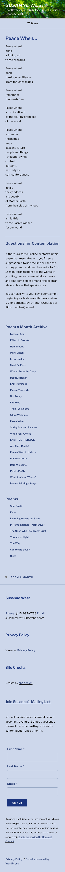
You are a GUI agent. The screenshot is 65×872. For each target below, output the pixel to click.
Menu (34, 23)
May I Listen (17, 352)
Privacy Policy (26, 650)
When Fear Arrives (20, 433)
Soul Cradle (16, 506)
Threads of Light (19, 537)
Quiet (13, 555)
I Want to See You (20, 340)
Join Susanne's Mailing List (28, 702)
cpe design (25, 683)
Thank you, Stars (19, 408)
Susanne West (25, 5)
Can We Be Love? (20, 549)
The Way (15, 543)
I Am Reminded (18, 383)
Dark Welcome (18, 464)
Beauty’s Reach (18, 377)
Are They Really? (19, 446)
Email (12, 783)
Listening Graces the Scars (25, 518)
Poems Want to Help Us (23, 452)
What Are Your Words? (23, 477)
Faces (13, 512)
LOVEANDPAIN (18, 458)
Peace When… (18, 421)
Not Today (16, 396)
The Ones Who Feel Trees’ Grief (28, 530)
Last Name (15, 766)
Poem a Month (22, 577)
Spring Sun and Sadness (24, 427)
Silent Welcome (19, 414)
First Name (16, 749)
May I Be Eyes (17, 365)
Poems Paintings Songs (23, 483)
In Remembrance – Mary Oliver (27, 524)
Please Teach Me (19, 390)
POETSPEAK (17, 470)
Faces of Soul (17, 333)
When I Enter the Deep (23, 371)
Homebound (17, 346)
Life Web (15, 402)
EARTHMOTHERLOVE (22, 439)
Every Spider (17, 359)
